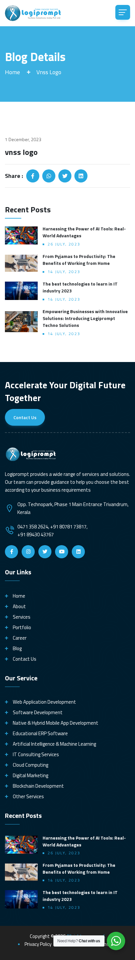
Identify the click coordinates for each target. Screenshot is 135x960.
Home (12, 72)
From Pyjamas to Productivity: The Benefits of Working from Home (79, 260)
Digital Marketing (30, 775)
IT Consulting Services (36, 754)
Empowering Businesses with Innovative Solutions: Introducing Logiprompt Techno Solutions (85, 318)
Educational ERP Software (40, 733)
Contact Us (24, 417)
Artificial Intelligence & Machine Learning (54, 744)
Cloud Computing (30, 765)
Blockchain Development (38, 786)
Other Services (28, 796)
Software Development (38, 712)
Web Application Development (44, 702)
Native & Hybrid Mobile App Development (55, 723)
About (19, 606)
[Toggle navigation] (122, 12)
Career (20, 638)
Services (21, 617)
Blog (17, 648)
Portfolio (22, 627)
